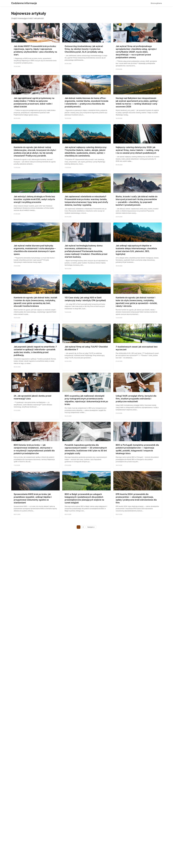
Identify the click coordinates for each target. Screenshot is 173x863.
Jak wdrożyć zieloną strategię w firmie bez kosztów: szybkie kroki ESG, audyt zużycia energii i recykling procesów (34, 199)
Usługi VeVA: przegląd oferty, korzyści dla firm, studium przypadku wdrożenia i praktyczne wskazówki (136, 399)
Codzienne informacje (24, 3)
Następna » (91, 527)
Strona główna (156, 3)
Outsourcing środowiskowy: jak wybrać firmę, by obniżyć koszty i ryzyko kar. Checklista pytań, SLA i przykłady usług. (84, 49)
